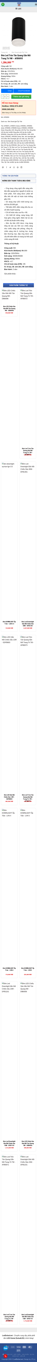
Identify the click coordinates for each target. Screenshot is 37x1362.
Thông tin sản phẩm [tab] (10, 176)
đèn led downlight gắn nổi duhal (10, 141)
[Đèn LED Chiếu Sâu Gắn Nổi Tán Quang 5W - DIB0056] (27, 1060)
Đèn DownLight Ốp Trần (19, 52)
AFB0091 (23, 126)
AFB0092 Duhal (16, 128)
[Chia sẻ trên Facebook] (6, 167)
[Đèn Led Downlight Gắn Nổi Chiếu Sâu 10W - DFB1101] (9, 1060)
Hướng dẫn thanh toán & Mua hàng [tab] (16, 181)
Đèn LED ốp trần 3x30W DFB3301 (24, 143)
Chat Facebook (24, 91)
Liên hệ (22, 1356)
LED (11, 158)
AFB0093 (24, 128)
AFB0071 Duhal (15, 126)
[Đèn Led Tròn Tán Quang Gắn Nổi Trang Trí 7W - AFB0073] (27, 714)
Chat (10, 91)
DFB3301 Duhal (16, 136)
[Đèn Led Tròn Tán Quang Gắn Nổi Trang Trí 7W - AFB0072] (27, 367)
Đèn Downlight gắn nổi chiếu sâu (17, 138)
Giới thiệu (17, 1354)
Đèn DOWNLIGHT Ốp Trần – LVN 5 (27, 969)
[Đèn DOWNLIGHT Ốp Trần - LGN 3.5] (9, 541)
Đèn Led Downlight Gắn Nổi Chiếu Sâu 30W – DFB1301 (28, 624)
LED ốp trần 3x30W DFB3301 (10, 160)
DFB (29, 134)
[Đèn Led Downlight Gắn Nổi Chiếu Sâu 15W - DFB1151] (27, 1233)
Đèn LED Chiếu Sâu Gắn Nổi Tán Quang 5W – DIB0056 (28, 1143)
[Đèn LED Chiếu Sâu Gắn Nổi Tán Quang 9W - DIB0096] (9, 296)
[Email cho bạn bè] (14, 167)
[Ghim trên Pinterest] (17, 167)
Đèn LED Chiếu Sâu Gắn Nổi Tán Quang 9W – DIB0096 (9, 308)
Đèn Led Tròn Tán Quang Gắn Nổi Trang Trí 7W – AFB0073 (28, 798)
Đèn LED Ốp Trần (25, 141)
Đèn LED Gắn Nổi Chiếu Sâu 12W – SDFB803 (9, 797)
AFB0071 (7, 126)
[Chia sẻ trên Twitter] (10, 167)
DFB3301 (8, 136)
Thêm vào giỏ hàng (21, 97)
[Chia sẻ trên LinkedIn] (21, 167)
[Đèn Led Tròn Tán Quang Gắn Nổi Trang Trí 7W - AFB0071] (9, 1233)
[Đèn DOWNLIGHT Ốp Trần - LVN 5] (27, 887)
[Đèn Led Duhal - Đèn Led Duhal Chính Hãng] (19, 4)
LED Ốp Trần (17, 158)
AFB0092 (7, 128)
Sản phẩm (25, 1354)
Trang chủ (4, 52)
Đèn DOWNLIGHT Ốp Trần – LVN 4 (9, 969)
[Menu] (3, 4)
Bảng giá (15, 1356)
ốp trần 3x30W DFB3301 (22, 162)
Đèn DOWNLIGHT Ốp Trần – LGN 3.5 (9, 623)
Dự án (32, 1354)
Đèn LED (30, 138)
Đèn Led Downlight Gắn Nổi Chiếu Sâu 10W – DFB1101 (9, 1143)
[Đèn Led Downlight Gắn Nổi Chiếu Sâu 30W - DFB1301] (27, 541)
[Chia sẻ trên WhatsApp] (3, 167)
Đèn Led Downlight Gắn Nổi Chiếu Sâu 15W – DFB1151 (28, 1317)
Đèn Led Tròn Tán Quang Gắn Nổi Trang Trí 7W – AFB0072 (28, 452)
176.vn (33, 1359)
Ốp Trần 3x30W (9, 162)
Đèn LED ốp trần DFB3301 (9, 145)
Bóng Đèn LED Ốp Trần (22, 130)
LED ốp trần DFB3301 (25, 160)
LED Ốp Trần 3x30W (28, 158)
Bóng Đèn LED (9, 130)
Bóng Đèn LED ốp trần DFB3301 (17, 134)
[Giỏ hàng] (36, 4)
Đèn (23, 136)
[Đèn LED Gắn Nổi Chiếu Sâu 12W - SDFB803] (9, 714)
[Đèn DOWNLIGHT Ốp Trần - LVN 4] (9, 887)
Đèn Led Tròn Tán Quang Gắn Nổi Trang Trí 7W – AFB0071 (9, 1318)
